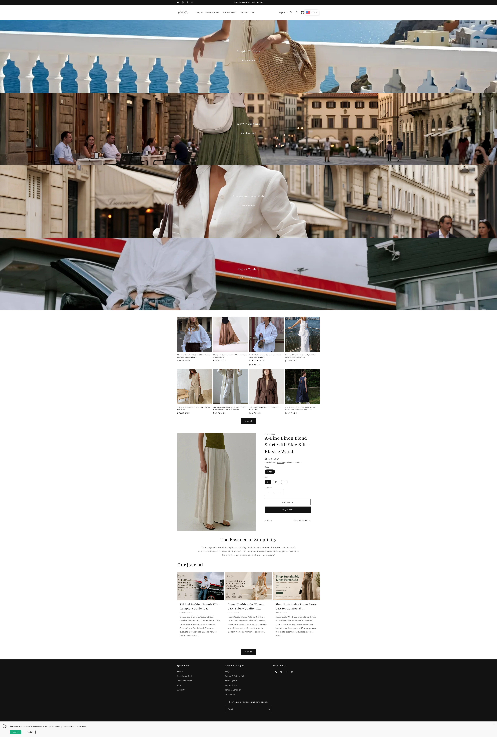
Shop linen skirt (248, 133)
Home (179, 671)
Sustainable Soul (184, 676)
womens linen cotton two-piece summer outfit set (193, 408)
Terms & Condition (233, 690)
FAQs (227, 671)
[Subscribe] (269, 709)
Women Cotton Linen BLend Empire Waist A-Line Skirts (230, 356)
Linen (269, 472)
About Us (181, 690)
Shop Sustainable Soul (248, 277)
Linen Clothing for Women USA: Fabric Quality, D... (246, 606)
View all (249, 421)
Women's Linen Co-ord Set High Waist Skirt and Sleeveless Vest (300, 356)
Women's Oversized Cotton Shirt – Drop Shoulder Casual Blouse (193, 356)
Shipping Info (231, 681)
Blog (179, 685)
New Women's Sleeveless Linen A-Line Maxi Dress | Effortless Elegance (300, 408)
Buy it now (287, 509)
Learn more (81, 726)
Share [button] (269, 520)
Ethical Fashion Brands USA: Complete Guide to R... (200, 606)
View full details (301, 520)
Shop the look (248, 60)
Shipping (280, 462)
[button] (199, 12)
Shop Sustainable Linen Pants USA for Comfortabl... (296, 606)
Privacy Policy (231, 685)
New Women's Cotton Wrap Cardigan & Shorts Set (265, 408)
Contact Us (230, 694)
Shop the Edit (248, 205)
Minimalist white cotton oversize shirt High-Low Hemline (265, 356)
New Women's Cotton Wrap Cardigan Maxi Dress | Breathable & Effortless (230, 408)
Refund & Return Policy (235, 676)
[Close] (494, 724)
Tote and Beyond (184, 681)
